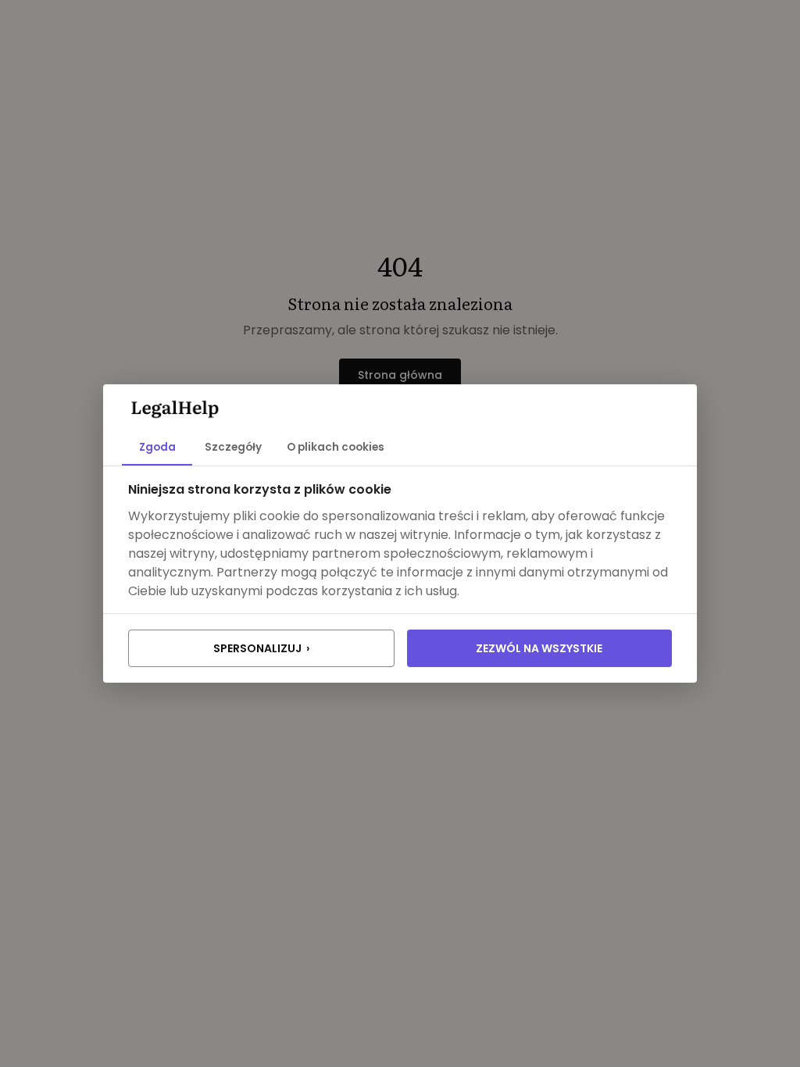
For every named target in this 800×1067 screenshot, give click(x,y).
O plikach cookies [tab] (335, 447)
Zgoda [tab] (157, 447)
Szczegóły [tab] (233, 447)
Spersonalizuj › (261, 648)
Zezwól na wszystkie (539, 648)
